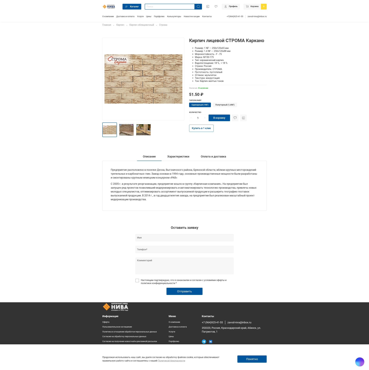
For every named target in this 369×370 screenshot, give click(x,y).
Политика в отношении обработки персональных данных (129, 332)
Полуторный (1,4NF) (225, 105)
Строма (163, 24)
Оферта (105, 322)
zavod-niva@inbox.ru (257, 16)
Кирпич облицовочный (141, 24)
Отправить (184, 291)
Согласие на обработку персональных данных (124, 336)
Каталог (134, 6)
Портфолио (159, 16)
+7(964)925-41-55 (235, 16)
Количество (195, 112)
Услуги (140, 16)
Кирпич (120, 24)
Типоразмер (195, 100)
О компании (108, 16)
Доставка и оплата (125, 16)
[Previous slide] (106, 78)
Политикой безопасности (171, 360)
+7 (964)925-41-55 (212, 322)
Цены (148, 16)
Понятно (252, 359)
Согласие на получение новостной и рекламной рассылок (129, 341)
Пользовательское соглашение (117, 327)
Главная (106, 24)
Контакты (207, 16)
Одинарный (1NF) (200, 105)
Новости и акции (192, 16)
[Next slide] (179, 78)
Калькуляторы (174, 16)
